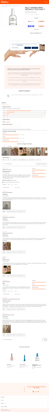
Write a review (36, 14)
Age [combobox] (8, 159)
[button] (4, 126)
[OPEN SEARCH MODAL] (45, 2)
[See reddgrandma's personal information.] (11, 171)
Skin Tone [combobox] (14, 159)
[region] (25, 46)
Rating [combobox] (4, 159)
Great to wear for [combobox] (31, 159)
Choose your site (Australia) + (6, 410)
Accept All (34, 47)
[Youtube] (38, 391)
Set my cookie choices (15, 47)
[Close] (38, 42)
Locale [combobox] (38, 159)
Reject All (27, 47)
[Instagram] (35, 391)
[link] (8, 121)
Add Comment (17, 187)
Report (16, 184)
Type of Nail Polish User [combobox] (22, 159)
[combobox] (42, 163)
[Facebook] (33, 391)
